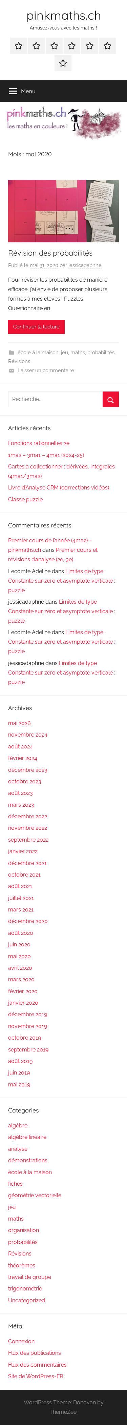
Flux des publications (34, 1353)
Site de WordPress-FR (35, 1376)
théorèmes (21, 1265)
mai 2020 (19, 956)
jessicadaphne (85, 265)
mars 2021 (21, 909)
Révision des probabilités (50, 253)
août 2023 (20, 793)
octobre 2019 (24, 1038)
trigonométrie (25, 1288)
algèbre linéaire (27, 1137)
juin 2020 (19, 944)
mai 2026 (19, 723)
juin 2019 (19, 1072)
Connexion (21, 1341)
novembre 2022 (27, 828)
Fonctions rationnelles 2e (38, 443)
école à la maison (38, 352)
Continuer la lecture (36, 327)
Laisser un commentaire (46, 370)
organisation (23, 1230)
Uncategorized (26, 1300)
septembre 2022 (28, 840)
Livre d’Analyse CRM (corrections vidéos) (58, 487)
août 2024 (20, 746)
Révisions (19, 361)
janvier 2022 (23, 851)
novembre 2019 (27, 1026)
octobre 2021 (24, 874)
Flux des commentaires (37, 1365)
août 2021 (20, 886)
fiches (15, 1184)
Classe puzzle (25, 499)
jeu (64, 352)
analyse (17, 1149)
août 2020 (20, 933)
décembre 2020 (28, 921)
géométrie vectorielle (34, 1195)
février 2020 (23, 991)
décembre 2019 (27, 1014)
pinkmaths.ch (63, 15)
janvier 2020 (23, 1003)
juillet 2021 (21, 898)
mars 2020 (21, 979)
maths (77, 352)
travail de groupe (29, 1277)
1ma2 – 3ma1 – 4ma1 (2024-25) (46, 455)
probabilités (100, 352)
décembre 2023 (27, 770)
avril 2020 (20, 968)
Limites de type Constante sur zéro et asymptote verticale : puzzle (61, 581)
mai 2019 (19, 1084)
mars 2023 (21, 805)
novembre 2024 (27, 734)
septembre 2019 (28, 1049)
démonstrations (27, 1160)
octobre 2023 (24, 781)
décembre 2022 (27, 816)
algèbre (17, 1125)
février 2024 (22, 758)
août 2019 (20, 1061)
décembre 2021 (27, 863)
